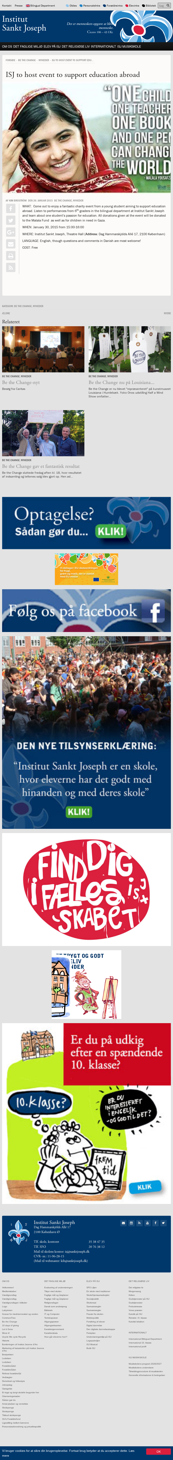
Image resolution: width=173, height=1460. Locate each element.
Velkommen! (8, 1287)
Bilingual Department (42, 5)
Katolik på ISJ (135, 1314)
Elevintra (134, 5)
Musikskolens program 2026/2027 (145, 1364)
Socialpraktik (92, 1299)
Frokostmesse (135, 1306)
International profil (137, 1346)
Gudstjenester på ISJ (139, 1299)
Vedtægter (7, 1377)
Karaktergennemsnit (54, 1329)
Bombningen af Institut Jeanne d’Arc (20, 1344)
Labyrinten (7, 1310)
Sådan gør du (9, 1400)
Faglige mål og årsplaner (56, 1295)
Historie (5, 1340)
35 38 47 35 (97, 1242)
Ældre (6, 313)
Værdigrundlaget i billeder (14, 1303)
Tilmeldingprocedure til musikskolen (146, 1371)
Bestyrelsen (8, 1354)
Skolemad (91, 1303)
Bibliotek (151, 5)
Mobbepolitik (92, 1318)
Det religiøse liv (76, 46)
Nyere (167, 313)
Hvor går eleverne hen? (55, 1337)
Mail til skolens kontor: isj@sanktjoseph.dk (61, 1251)
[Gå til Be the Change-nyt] (43, 349)
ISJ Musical (91, 1344)
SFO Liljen (91, 1287)
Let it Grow (7, 1329)
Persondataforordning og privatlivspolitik (21, 1426)
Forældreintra (115, 5)
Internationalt (103, 46)
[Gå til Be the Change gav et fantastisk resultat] (43, 433)
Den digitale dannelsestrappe (100, 1329)
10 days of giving (10, 1325)
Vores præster (135, 1310)
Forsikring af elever (95, 1321)
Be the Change (27, 60)
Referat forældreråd (11, 1373)
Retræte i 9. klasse (138, 1318)
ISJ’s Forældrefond (11, 1419)
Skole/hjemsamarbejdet (97, 1295)
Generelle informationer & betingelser (147, 1375)
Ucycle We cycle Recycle (14, 1337)
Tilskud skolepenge (11, 1415)
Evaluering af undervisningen (58, 1287)
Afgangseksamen (52, 1325)
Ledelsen (6, 1358)
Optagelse (7, 1389)
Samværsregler (93, 1306)
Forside (10, 60)
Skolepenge (8, 1407)
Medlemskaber (9, 1291)
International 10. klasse (140, 1343)
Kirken (132, 1295)
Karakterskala (51, 1333)
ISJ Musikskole (129, 46)
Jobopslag (7, 1385)
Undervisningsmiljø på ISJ (98, 1337)
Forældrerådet (9, 1366)
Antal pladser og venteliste (15, 1404)
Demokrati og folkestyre (13, 1381)
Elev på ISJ (52, 46)
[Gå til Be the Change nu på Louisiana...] (130, 349)
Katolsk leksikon (136, 1321)
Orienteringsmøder (11, 1396)
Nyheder (44, 60)
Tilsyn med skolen (53, 1291)
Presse (19, 5)
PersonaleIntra (91, 5)
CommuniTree (9, 1318)
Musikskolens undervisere (141, 1367)
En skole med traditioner (98, 1291)
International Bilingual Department (145, 1339)
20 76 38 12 (97, 1247)
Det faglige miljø (27, 46)
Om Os (7, 46)
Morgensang (135, 1291)
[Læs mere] (10, 267)
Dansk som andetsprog (55, 1306)
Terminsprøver (51, 1318)
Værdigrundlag (9, 1295)
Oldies (73, 5)
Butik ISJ (90, 1348)
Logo (4, 1306)
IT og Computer (51, 1314)
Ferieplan (91, 1333)
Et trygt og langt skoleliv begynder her (20, 1392)
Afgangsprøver (51, 1321)
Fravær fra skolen (94, 1314)
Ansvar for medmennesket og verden (20, 1314)
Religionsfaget (51, 1303)
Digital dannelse (94, 1325)
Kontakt (6, 5)
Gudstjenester (135, 1303)
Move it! (6, 1333)
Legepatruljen (93, 1340)
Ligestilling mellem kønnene (15, 1423)
